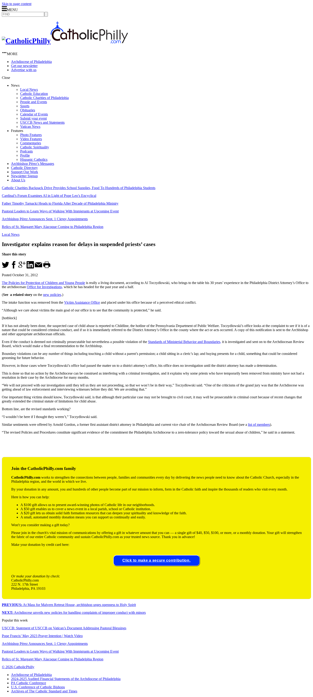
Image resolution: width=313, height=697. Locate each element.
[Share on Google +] (22, 267)
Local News (29, 89)
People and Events (33, 102)
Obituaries (27, 110)
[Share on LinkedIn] (30, 267)
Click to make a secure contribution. (156, 560)
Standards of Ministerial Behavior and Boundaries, (184, 342)
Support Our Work (24, 172)
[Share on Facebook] (13, 267)
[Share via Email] (38, 267)
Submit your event (33, 118)
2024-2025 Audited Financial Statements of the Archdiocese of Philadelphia (66, 679)
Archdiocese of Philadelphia (31, 62)
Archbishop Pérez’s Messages (32, 164)
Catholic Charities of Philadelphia (44, 98)
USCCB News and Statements (42, 122)
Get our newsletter (24, 66)
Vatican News (30, 127)
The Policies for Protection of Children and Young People (43, 283)
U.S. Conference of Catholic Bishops (38, 687)
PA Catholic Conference (28, 683)
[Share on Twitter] (5, 267)
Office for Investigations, (45, 287)
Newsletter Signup (24, 176)
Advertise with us (23, 70)
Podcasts (26, 151)
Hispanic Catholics (33, 159)
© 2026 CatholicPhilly (18, 667)
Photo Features (31, 135)
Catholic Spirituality (34, 147)
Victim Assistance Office (82, 302)
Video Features (31, 139)
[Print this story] (46, 267)
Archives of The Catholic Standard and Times (44, 691)
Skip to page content (16, 4)
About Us (18, 180)
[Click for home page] (65, 41)
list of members (259, 424)
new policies (52, 295)
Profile (25, 155)
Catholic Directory (24, 168)
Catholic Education (34, 94)
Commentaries (30, 143)
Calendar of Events (34, 114)
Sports (24, 106)
